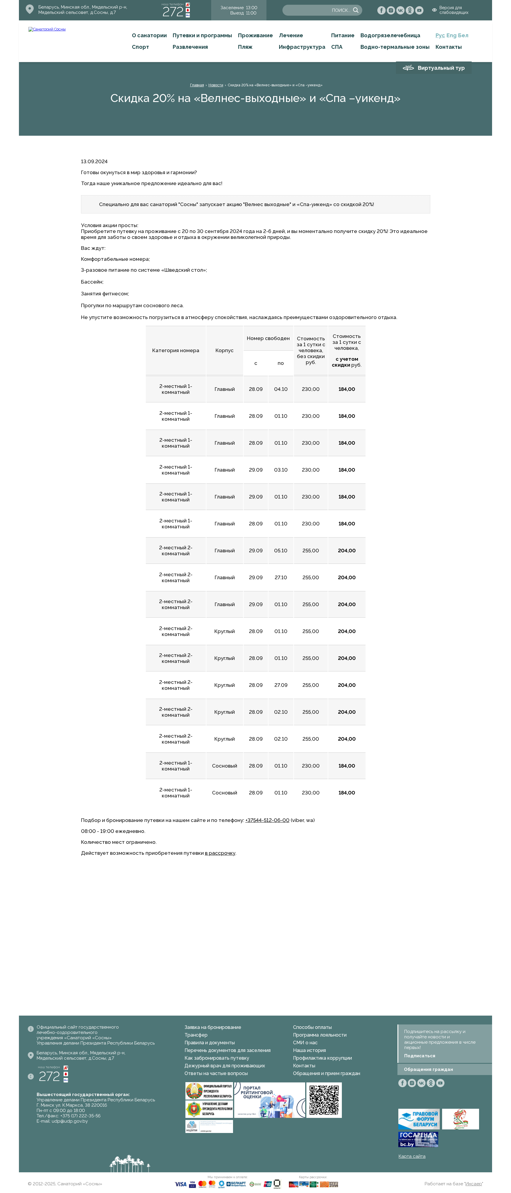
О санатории (149, 35)
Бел (463, 35)
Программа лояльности (320, 1035)
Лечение (291, 35)
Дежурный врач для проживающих (225, 1066)
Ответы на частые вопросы (216, 1073)
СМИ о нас (305, 1042)
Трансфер (196, 1035)
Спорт (140, 47)
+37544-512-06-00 (267, 820)
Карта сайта (412, 1156)
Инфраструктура (302, 47)
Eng (452, 35)
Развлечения (190, 47)
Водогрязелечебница (390, 35)
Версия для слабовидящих (453, 10)
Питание (343, 35)
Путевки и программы (202, 35)
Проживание (255, 35)
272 (173, 11)
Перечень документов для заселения (228, 1050)
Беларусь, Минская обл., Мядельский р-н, (82, 7)
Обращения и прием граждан (326, 1073)
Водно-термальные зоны (395, 47)
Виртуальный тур (441, 68)
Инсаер (473, 1183)
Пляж (245, 47)
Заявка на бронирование (213, 1027)
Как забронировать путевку (217, 1058)
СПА (336, 47)
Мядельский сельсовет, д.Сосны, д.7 (77, 12)
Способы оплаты (312, 1027)
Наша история (309, 1050)
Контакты (449, 47)
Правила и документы (210, 1042)
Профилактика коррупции (322, 1058)
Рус (440, 35)
